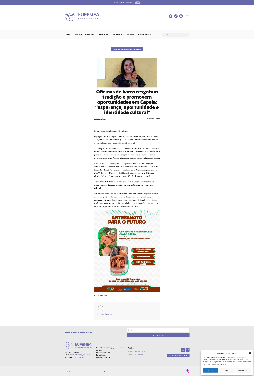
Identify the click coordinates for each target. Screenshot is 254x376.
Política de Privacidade (136, 351)
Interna (132, 49)
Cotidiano (78, 35)
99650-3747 (80, 357)
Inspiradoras (90, 35)
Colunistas (130, 35)
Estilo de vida (104, 35)
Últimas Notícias (144, 35)
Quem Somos (117, 35)
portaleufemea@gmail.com (80, 355)
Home (68, 35)
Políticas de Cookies (135, 355)
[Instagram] (170, 16)
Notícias (138, 49)
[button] (250, 353)
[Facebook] (181, 16)
